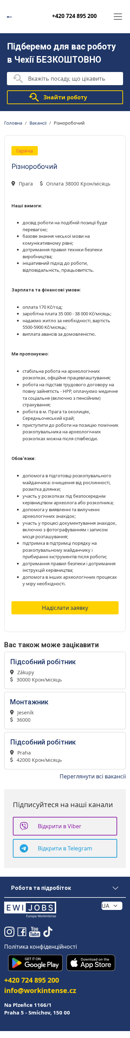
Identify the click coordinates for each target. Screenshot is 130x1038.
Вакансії (37, 123)
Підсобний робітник (43, 662)
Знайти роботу (65, 97)
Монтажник (29, 702)
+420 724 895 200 (74, 16)
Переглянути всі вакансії (93, 776)
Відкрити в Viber (59, 826)
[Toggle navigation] (118, 16)
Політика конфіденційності (40, 946)
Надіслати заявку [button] (65, 608)
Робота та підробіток (41, 888)
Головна (13, 123)
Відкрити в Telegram (65, 848)
